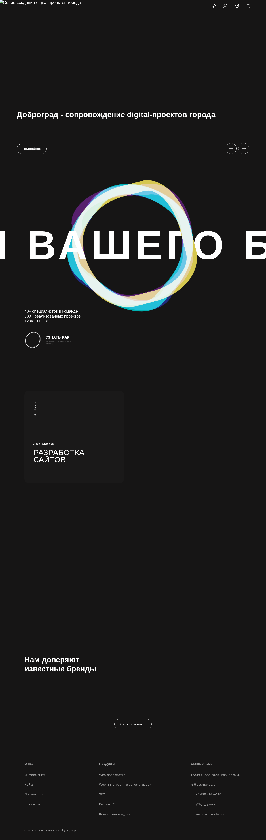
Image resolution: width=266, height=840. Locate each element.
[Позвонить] (214, 6)
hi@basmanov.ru (203, 784)
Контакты (32, 804)
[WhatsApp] (225, 6)
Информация (34, 775)
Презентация (34, 794)
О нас (28, 764)
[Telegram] (237, 6)
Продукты (107, 764)
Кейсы (29, 784)
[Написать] (248, 6)
